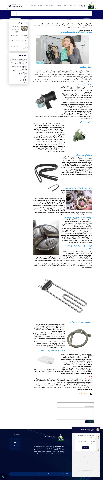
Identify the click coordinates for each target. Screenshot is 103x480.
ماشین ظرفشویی (22, 73)
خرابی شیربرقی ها (44, 25)
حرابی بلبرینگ (37, 25)
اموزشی (24, 69)
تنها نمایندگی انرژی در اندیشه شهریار (18, 62)
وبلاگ (27, 5)
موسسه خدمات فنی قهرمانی (20, 70)
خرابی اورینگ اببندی (82, 27)
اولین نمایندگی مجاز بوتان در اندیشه (18, 59)
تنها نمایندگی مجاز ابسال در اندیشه (18, 60)
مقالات (15, 439)
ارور (25, 82)
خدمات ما (59, 5)
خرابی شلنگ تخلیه (66, 27)
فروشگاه (65, 5)
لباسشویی (24, 72)
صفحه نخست (73, 5)
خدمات (15, 442)
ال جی (25, 79)
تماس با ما (33, 5)
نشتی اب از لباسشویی (53, 25)
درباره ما (40, 5)
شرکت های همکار (49, 5)
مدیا (25, 78)
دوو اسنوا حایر (23, 80)
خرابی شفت (89, 27)
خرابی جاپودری (74, 27)
